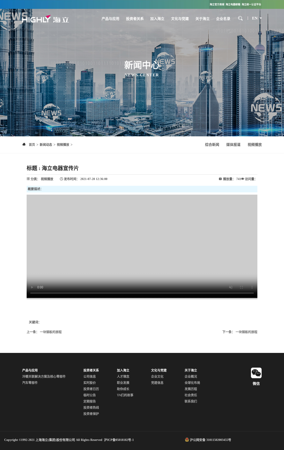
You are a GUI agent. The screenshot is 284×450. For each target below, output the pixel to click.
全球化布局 (192, 382)
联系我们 (191, 401)
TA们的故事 (125, 395)
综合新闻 (212, 145)
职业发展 (123, 382)
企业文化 (157, 376)
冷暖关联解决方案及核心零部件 (44, 376)
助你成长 (123, 389)
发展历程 (191, 389)
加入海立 (157, 19)
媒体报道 (233, 145)
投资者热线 (91, 407)
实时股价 (89, 382)
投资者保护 (91, 413)
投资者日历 (91, 389)
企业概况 (191, 376)
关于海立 (202, 19)
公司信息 (89, 376)
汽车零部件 (30, 382)
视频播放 (255, 145)
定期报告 (89, 401)
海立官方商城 (217, 4)
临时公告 (89, 395)
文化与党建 (180, 19)
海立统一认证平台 (251, 4)
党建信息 (157, 382)
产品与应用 (110, 19)
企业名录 (223, 19)
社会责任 (191, 395)
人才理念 (123, 376)
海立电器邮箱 (233, 4)
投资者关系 (135, 19)
